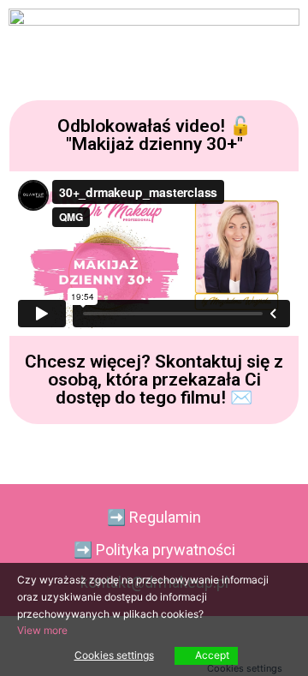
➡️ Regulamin (154, 517)
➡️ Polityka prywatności (154, 550)
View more (42, 630)
